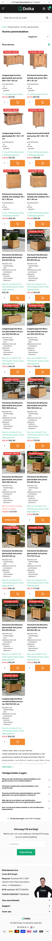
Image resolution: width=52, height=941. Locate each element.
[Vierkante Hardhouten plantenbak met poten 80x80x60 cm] (13, 610)
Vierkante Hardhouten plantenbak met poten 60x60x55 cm (12, 257)
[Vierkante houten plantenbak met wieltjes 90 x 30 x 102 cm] (13, 179)
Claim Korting (26, 852)
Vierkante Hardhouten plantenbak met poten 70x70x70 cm (37, 553)
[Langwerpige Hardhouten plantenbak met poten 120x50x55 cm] (13, 314)
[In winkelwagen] (17, 102)
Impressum (24, 894)
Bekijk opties (11, 520)
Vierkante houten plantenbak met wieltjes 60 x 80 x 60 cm (38, 196)
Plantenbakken (14, 27)
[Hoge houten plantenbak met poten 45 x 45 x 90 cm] (38, 118)
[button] (3, 2)
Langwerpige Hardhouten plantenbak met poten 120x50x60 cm (12, 701)
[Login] (44, 9)
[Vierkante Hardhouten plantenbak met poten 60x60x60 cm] (13, 536)
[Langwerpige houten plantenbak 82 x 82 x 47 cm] (13, 118)
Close (26, 900)
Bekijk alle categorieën (3, 9)
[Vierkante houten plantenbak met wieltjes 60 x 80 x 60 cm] (38, 179)
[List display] (49, 44)
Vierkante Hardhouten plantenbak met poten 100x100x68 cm (37, 405)
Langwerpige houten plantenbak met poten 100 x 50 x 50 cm (12, 78)
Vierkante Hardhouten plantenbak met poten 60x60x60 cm (12, 553)
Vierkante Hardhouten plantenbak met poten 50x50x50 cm (37, 479)
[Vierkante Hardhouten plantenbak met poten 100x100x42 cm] (13, 388)
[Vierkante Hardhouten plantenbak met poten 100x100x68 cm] (38, 388)
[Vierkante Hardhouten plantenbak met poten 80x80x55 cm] (38, 240)
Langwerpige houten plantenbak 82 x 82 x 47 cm (13, 136)
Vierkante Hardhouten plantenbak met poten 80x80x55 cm (37, 257)
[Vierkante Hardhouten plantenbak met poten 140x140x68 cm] (13, 462)
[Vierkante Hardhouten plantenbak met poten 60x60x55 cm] (13, 240)
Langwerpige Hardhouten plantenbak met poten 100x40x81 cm (37, 331)
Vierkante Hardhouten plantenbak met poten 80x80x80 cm (37, 627)
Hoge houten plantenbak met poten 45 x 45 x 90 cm (38, 136)
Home (4, 27)
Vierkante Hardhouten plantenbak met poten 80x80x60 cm (12, 627)
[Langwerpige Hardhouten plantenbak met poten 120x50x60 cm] (13, 684)
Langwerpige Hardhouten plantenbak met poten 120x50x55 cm (12, 331)
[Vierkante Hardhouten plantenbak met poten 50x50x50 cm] (38, 462)
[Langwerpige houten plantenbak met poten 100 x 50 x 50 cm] (13, 61)
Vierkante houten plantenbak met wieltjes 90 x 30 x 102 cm (13, 196)
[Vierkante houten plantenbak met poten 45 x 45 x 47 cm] (38, 61)
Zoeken (47, 18)
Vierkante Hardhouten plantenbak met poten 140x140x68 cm (12, 479)
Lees (7, 767)
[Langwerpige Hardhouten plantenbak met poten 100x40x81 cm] (38, 314)
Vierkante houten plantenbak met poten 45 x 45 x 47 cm (37, 78)
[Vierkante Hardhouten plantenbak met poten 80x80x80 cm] (38, 610)
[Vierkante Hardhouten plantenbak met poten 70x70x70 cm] (38, 536)
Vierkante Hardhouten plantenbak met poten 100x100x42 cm (12, 405)
